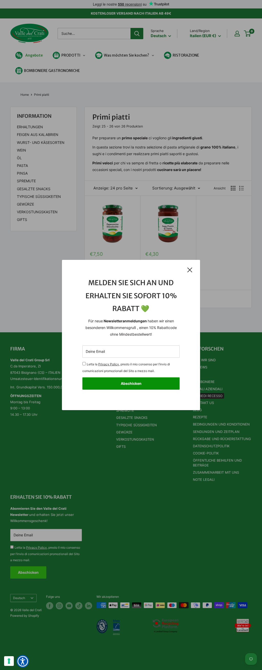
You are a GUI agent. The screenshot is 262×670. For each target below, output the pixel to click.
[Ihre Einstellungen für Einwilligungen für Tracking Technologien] (9, 661)
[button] (22, 661)
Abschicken (131, 383)
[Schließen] (189, 269)
